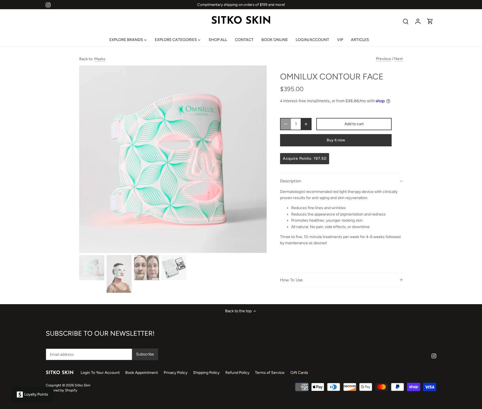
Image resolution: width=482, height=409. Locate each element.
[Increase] (306, 124)
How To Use (291, 279)
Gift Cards (299, 372)
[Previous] (88, 159)
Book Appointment (142, 372)
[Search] (405, 21)
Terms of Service (270, 372)
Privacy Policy (175, 372)
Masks (99, 59)
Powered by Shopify (61, 390)
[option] (173, 159)
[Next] (258, 159)
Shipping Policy (206, 372)
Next (398, 58)
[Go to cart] (430, 21)
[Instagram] (48, 5)
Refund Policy (237, 372)
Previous (383, 58)
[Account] (418, 21)
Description (290, 180)
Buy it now (336, 140)
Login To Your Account (100, 372)
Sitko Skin (82, 385)
